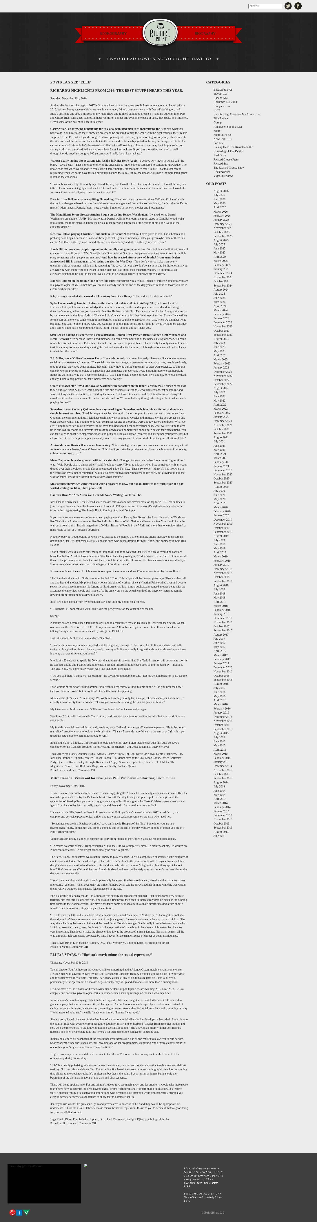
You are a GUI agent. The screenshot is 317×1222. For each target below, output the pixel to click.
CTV (20, 1212)
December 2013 (223, 815)
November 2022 (223, 375)
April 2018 (220, 601)
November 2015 (223, 720)
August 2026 (221, 191)
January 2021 (221, 466)
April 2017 (220, 650)
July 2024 (219, 293)
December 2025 (223, 223)
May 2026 (219, 203)
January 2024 (221, 318)
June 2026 (219, 199)
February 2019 (222, 560)
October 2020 (221, 478)
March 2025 (221, 260)
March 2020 (221, 507)
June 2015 (219, 741)
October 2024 (221, 281)
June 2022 (219, 396)
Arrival (101, 753)
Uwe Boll (79, 766)
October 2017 (221, 626)
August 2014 (221, 782)
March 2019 (221, 556)
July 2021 (219, 441)
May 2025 (219, 252)
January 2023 (221, 367)
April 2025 (220, 256)
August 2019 (221, 535)
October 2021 (221, 429)
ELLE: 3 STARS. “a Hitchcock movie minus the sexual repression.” (101, 955)
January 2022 (221, 416)
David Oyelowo (145, 753)
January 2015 (221, 761)
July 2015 (219, 737)
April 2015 (220, 749)
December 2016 (223, 667)
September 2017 (223, 630)
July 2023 (219, 342)
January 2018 (221, 614)
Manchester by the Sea (130, 757)
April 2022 (220, 404)
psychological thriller (157, 942)
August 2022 (221, 388)
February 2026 (222, 215)
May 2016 (219, 696)
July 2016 (219, 688)
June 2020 (219, 495)
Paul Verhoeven (116, 942)
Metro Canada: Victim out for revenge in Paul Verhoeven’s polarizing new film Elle (112, 778)
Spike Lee (137, 762)
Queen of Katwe (67, 762)
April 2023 (220, 355)
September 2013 (223, 827)
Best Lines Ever (223, 89)
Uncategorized (222, 171)
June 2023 (219, 347)
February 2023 (222, 363)
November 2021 (223, 425)
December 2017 (223, 618)
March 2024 (221, 310)
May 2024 (219, 301)
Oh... (102, 942)
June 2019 (219, 544)
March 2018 (221, 605)
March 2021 (221, 457)
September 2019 (223, 531)
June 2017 (219, 642)
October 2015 (221, 724)
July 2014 (219, 786)
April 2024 (220, 306)
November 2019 (223, 523)
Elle (180, 753)
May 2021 (219, 449)
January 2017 (221, 663)
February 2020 (222, 511)
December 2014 (223, 765)
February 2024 (222, 314)
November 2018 (223, 572)
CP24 (217, 110)
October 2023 (221, 330)
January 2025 (221, 269)
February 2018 (222, 609)
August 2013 (221, 831)
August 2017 (221, 634)
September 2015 (223, 729)
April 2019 (220, 552)
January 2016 (221, 712)
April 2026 (220, 207)
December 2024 (223, 273)
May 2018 (219, 597)
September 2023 (223, 334)
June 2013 (219, 835)
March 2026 (221, 211)
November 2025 (223, 227)
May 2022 (219, 400)
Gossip (218, 122)
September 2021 (223, 433)
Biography (205, 33)
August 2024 (221, 289)
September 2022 (223, 384)
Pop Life (219, 143)
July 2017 (219, 638)
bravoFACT (221, 93)
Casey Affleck (115, 753)
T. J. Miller (162, 762)
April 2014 (220, 798)
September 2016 (223, 679)
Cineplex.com (222, 106)
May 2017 (219, 646)
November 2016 (223, 671)
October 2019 (221, 527)
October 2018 (221, 577)
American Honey (67, 753)
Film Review (69, 1123)
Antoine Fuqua (87, 753)
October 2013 (221, 823)
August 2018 (221, 585)
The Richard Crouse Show (229, 167)
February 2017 (222, 659)
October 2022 (221, 380)
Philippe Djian (135, 942)
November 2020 (223, 474)
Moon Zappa (152, 757)
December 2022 (223, 371)
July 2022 (219, 392)
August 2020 (221, 486)
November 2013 (223, 819)
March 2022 (221, 408)
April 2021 (220, 453)
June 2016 (219, 692)
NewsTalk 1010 (223, 139)
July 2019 (219, 540)
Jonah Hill (110, 757)
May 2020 (219, 499)
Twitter (288, 6)
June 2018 (219, 593)
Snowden (124, 762)
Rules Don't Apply (107, 762)
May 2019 (219, 548)
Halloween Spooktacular (228, 126)
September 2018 (223, 581)
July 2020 (219, 490)
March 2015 (221, 753)
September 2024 (223, 285)
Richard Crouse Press (226, 159)
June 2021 (219, 445)
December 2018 (223, 568)
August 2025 (221, 240)
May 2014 (219, 794)
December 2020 (223, 470)
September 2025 (223, 236)
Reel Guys (220, 155)
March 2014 (221, 803)
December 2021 (223, 420)
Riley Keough (86, 762)
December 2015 (223, 716)
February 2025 (222, 265)
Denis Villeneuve (166, 753)
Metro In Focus (222, 134)
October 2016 (221, 675)
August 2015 (221, 733)
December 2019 (223, 519)
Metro (65, 946)
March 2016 (221, 704)
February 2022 (222, 412)
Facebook (298, 6)
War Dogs (92, 766)
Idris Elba (55, 757)
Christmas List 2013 (225, 101)
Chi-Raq (129, 753)
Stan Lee (150, 762)
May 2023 (219, 351)
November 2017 (223, 622)
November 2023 (223, 326)
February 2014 (222, 807)
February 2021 (222, 462)
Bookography (113, 33)
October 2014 (221, 774)
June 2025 (219, 248)
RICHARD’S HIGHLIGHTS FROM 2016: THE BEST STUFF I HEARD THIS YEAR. (116, 90)
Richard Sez (69, 770)
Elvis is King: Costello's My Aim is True (237, 114)
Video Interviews (223, 175)
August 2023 (221, 338)
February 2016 (222, 708)
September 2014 (223, 778)
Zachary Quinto (127, 766)
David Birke (64, 942)
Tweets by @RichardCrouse (25, 1166)
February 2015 (222, 757)
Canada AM (221, 97)
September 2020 (223, 482)
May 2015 (219, 745)
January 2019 (221, 564)
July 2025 (219, 244)
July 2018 (219, 589)
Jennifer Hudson (93, 757)
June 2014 (219, 790)
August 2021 (221, 437)
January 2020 (221, 515)
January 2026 (221, 219)
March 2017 (221, 655)
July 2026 (219, 195)
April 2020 (220, 503)
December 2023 (223, 322)
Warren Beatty (108, 766)
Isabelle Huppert (72, 757)
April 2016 (220, 700)
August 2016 (221, 683)
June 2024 (219, 297)
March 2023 (221, 359)
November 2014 (223, 770)
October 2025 (221, 232)
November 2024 (223, 277)
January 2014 (221, 811)
